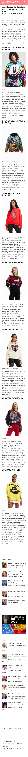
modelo (6, 441)
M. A (5, 13)
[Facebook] (8, 546)
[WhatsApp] (18, 546)
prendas (10, 239)
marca (4, 29)
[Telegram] (22, 546)
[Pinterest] (15, 546)
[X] (11, 546)
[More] (26, 546)
